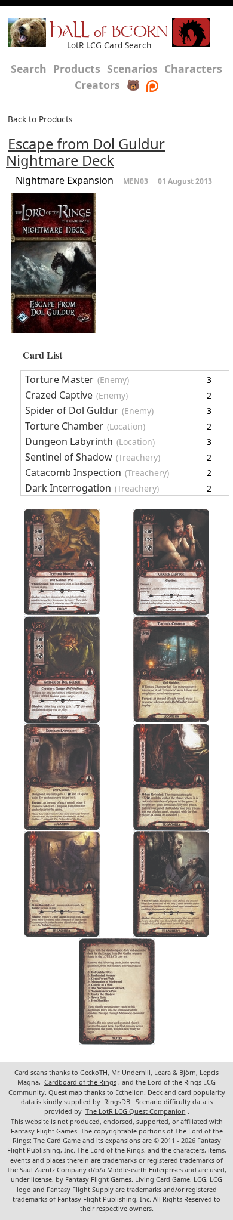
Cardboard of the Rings (80, 1081)
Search (29, 68)
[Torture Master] (62, 562)
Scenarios (132, 68)
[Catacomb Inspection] (62, 884)
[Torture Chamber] (171, 669)
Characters (193, 68)
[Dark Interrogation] (171, 884)
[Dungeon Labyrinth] (62, 777)
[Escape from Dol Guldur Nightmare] (117, 991)
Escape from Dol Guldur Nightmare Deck (85, 152)
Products (76, 68)
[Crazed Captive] (171, 562)
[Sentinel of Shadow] (171, 777)
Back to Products (40, 119)
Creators (97, 85)
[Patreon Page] (152, 85)
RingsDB (117, 1101)
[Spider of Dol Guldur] (62, 670)
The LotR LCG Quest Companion (135, 1111)
